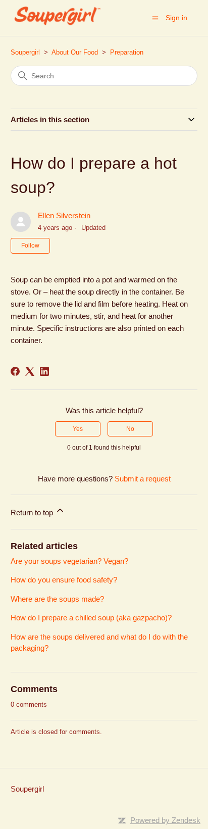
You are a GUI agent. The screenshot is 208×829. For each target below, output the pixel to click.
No (130, 428)
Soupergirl (25, 52)
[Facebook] (15, 371)
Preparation (126, 52)
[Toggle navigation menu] (155, 17)
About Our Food (74, 52)
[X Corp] (29, 371)
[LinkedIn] (44, 371)
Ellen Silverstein (64, 215)
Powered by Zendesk (165, 820)
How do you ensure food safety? (64, 579)
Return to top (33, 512)
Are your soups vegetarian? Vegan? (69, 561)
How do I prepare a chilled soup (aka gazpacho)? (91, 617)
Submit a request (143, 478)
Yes (78, 428)
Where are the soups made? (57, 599)
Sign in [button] (176, 18)
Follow (30, 245)
